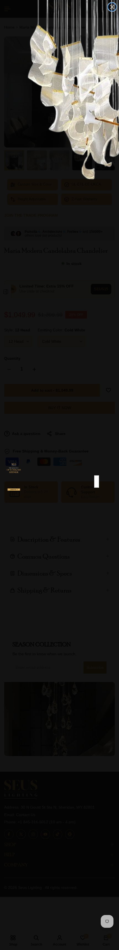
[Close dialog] (112, 7)
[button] (14, 493)
